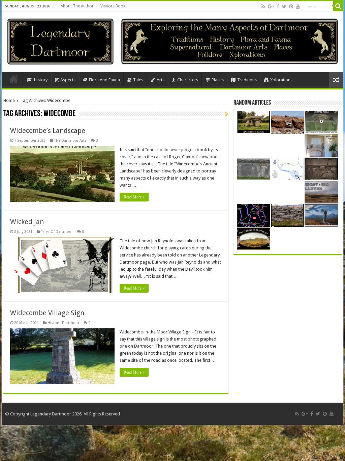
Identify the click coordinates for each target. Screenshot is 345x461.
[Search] (338, 6)
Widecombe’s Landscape (47, 131)
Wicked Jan (27, 222)
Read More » (134, 197)
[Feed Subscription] (226, 114)
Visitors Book (112, 6)
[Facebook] (278, 6)
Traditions (247, 79)
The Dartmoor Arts (70, 140)
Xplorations (281, 79)
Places (218, 79)
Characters (187, 79)
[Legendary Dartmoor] (60, 40)
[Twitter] (284, 6)
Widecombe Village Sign (47, 313)
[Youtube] (298, 6)
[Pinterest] (291, 6)
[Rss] (263, 6)
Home (14, 79)
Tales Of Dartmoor (57, 231)
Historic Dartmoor (63, 323)
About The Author (77, 6)
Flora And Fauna (104, 79)
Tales (138, 79)
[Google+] (271, 6)
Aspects (67, 79)
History (41, 79)
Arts (160, 79)
